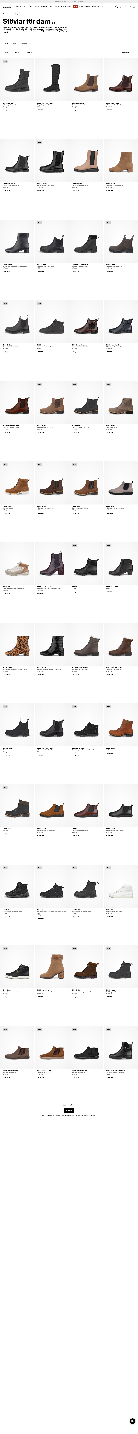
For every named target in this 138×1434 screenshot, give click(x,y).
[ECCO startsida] (7, 6)
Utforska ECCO (84, 6)
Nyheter (18, 6)
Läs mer (5, 33)
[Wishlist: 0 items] (130, 6)
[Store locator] (125, 6)
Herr (31, 6)
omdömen (82, 1)
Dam (25, 6)
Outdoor (44, 6)
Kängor (17, 14)
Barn (37, 6)
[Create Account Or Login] (121, 6)
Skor (10, 14)
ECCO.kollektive (97, 6)
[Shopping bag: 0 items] (134, 6)
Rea (75, 6)
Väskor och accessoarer (63, 6)
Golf (51, 6)
